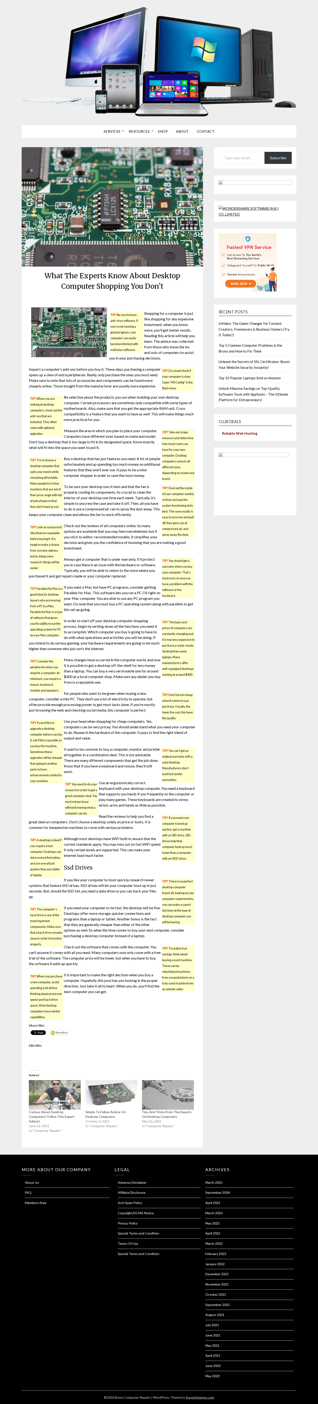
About (182, 131)
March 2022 (214, 1243)
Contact (206, 131)
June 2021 (212, 1335)
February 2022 (215, 1254)
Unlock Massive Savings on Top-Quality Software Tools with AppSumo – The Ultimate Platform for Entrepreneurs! (253, 394)
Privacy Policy (128, 1223)
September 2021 (217, 1305)
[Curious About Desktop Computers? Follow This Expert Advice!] (55, 1095)
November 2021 (217, 1284)
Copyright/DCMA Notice (136, 1213)
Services (112, 131)
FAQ (28, 1192)
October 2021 (215, 1294)
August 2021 (214, 1315)
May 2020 (212, 1376)
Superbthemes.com (200, 1397)
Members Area (35, 1203)
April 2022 (212, 1233)
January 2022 (215, 1264)
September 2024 (217, 1192)
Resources (139, 131)
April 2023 (212, 1203)
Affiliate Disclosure (131, 1192)
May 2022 (212, 1223)
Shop (163, 131)
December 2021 (217, 1274)
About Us (32, 1182)
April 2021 (212, 1355)
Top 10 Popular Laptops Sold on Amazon (250, 378)
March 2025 (214, 1182)
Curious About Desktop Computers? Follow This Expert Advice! (51, 1116)
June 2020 (212, 1366)
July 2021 (212, 1325)
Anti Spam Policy (130, 1203)
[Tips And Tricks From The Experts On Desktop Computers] (168, 1095)
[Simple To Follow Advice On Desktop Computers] (111, 1095)
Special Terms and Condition (138, 1233)
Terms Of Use (128, 1243)
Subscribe (278, 158)
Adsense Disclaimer (132, 1182)
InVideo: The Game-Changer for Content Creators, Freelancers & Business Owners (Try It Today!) (254, 329)
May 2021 (212, 1345)
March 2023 (214, 1213)
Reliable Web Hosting (239, 433)
